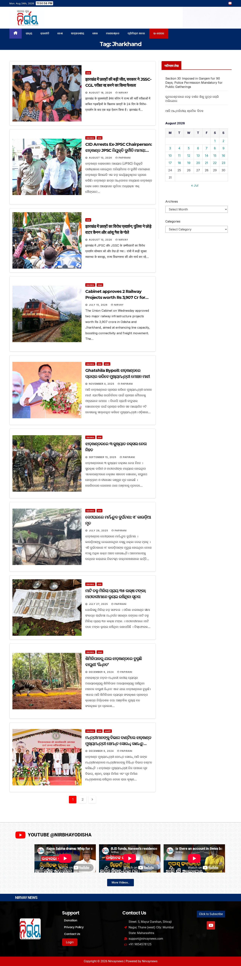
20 (198, 163)
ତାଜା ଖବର (90, 138)
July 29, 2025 (99, 530)
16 (223, 155)
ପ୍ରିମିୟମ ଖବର (136, 33)
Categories (172, 221)
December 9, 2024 (101, 672)
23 (223, 163)
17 (170, 163)
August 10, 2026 (101, 157)
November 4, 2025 (102, 383)
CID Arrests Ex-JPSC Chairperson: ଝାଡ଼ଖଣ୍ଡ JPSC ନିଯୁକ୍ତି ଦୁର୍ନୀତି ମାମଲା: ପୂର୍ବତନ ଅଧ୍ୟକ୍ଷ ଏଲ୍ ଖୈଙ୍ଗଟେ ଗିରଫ (118, 150)
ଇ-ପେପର (158, 33)
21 (206, 163)
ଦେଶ (60, 33)
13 (198, 155)
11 (179, 155)
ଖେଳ (95, 33)
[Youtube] (211, 925)
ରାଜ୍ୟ (29, 33)
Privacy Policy (74, 927)
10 (170, 155)
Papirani (125, 157)
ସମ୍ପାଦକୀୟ (77, 33)
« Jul (194, 185)
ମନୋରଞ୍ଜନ (112, 33)
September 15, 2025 (103, 457)
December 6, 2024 (101, 751)
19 (188, 163)
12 (188, 155)
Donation (70, 920)
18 (179, 163)
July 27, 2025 (99, 604)
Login (70, 942)
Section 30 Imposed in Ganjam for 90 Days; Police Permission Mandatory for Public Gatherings (194, 83)
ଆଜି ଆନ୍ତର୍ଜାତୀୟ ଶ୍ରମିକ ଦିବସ (184, 111)
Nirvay (123, 92)
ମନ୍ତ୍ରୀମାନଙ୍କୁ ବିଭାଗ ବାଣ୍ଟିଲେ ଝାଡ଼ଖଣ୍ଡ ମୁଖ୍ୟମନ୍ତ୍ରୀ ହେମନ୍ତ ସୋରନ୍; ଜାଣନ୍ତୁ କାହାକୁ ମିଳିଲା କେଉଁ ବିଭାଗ (118, 743)
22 (215, 163)
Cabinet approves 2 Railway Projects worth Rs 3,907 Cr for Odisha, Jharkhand (115, 297)
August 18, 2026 (101, 92)
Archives (171, 201)
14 (206, 155)
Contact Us (72, 934)
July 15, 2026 (98, 304)
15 (214, 155)
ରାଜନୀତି (44, 33)
